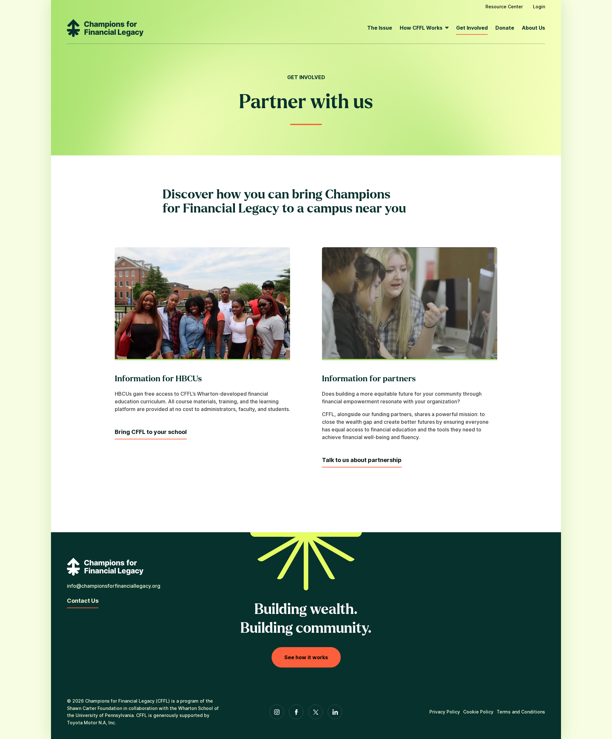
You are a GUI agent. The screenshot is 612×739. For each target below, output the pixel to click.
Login (539, 6)
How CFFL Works (421, 28)
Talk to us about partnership (362, 460)
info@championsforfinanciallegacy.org (113, 586)
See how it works (306, 657)
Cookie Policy (478, 711)
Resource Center (504, 6)
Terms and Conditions (521, 711)
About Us (533, 28)
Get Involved (472, 28)
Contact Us (82, 600)
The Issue (379, 28)
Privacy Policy (444, 711)
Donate (504, 28)
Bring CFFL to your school (151, 432)
